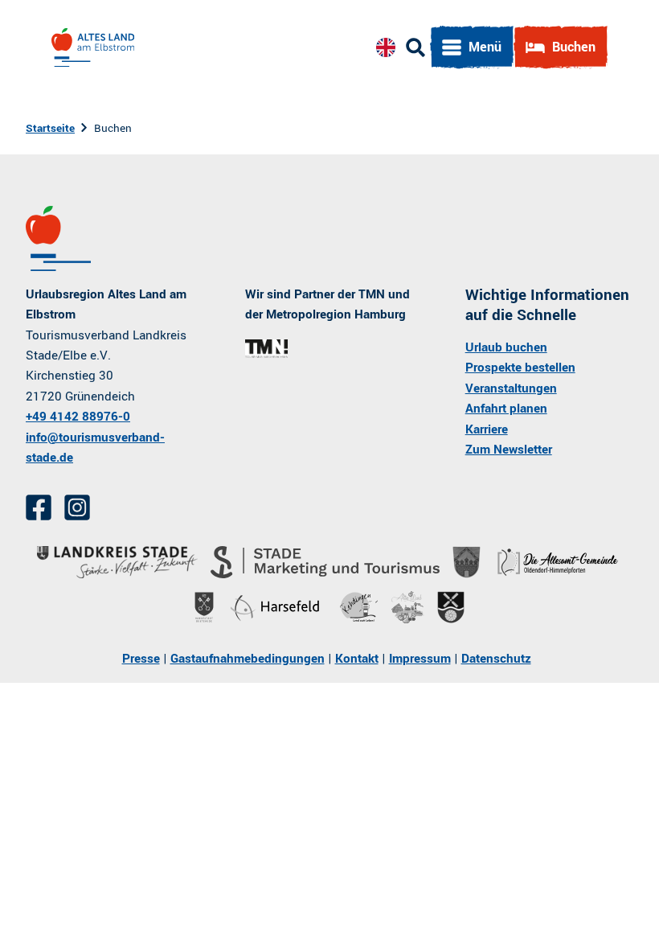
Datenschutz (496, 659)
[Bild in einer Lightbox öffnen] (266, 349)
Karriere (486, 429)
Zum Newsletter (508, 449)
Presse (141, 659)
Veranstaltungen (511, 388)
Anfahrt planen (506, 408)
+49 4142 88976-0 (78, 416)
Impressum (420, 659)
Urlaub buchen (506, 347)
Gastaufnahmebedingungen (247, 659)
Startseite (50, 128)
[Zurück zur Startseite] (92, 47)
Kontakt (357, 659)
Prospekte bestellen (520, 367)
